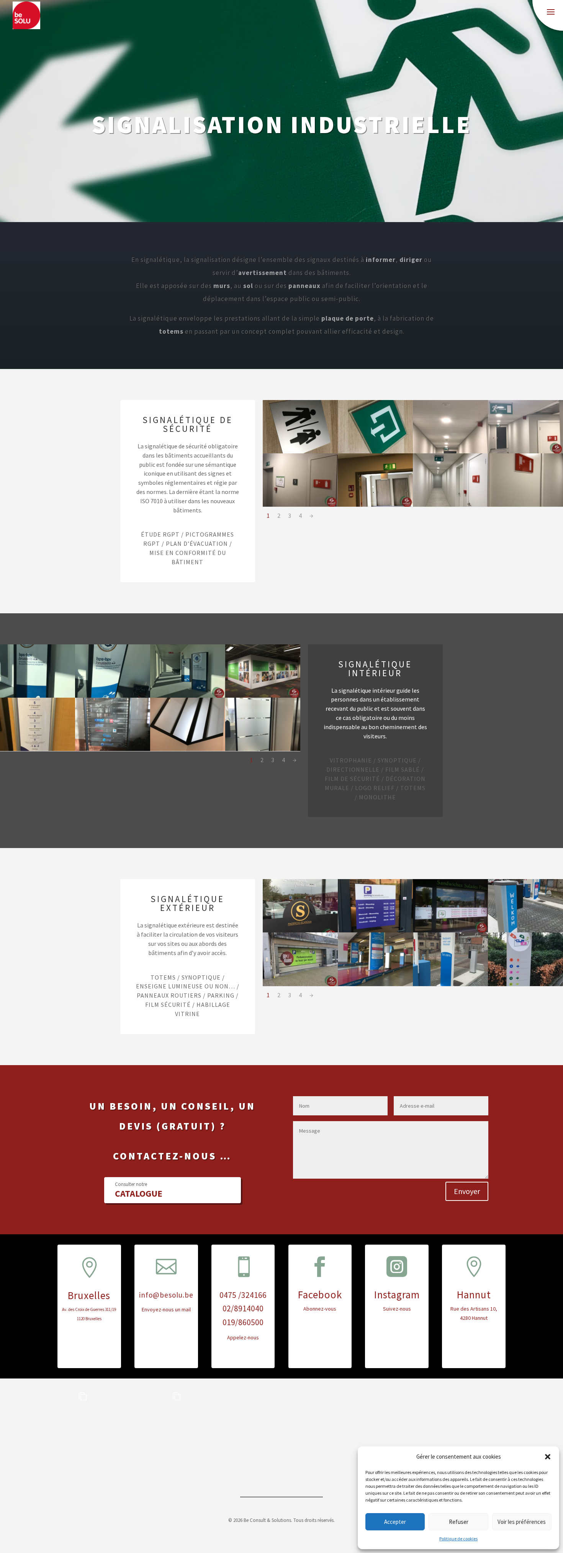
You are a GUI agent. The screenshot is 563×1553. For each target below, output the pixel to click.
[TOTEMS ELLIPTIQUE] (375, 984)
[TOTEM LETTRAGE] (37, 695)
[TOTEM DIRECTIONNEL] (187, 695)
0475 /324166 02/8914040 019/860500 (243, 1308)
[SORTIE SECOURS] (375, 451)
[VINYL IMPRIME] (525, 930)
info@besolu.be (166, 1294)
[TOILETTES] (300, 451)
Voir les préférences (522, 1521)
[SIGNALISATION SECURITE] (450, 451)
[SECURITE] (450, 504)
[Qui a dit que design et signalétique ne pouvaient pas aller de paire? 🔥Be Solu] (328, 1431)
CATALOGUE (138, 1190)
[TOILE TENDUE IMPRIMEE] (262, 695)
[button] (548, 1457)
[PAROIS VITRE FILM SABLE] (262, 749)
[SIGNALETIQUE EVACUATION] (375, 504)
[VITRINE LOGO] (450, 930)
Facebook (320, 1294)
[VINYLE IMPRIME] (300, 984)
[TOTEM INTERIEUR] (112, 695)
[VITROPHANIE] (300, 930)
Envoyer (467, 1191)
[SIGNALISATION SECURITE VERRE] (525, 451)
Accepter (395, 1521)
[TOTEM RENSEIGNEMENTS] (525, 984)
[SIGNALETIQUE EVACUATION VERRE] (525, 504)
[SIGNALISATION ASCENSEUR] (37, 749)
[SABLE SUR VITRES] (187, 749)
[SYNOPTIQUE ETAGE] (112, 749)
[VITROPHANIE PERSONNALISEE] (375, 930)
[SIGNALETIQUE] (300, 504)
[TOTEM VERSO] (450, 984)
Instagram (397, 1294)
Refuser (458, 1521)
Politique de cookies (458, 1538)
